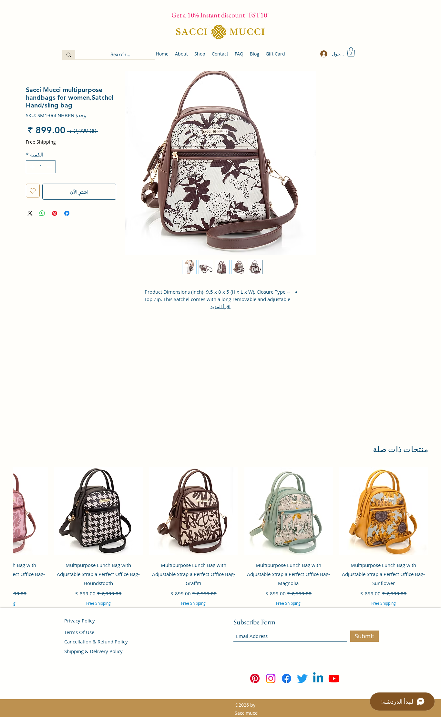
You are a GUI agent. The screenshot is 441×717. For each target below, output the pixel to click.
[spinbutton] (41, 167)
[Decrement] (50, 167)
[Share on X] (30, 213)
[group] (220, 545)
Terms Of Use (79, 632)
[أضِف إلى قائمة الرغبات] (33, 190)
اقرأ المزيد (220, 306)
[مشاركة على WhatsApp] (42, 213)
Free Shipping (41, 142)
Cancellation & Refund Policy (96, 641)
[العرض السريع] (383, 511)
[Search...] (68, 54)
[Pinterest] (255, 678)
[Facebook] (286, 678)
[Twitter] (302, 678)
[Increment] (31, 167)
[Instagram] (270, 678)
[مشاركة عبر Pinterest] (54, 213)
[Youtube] (334, 678)
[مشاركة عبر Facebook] (67, 213)
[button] (351, 52)
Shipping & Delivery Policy (93, 651)
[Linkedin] (318, 678)
